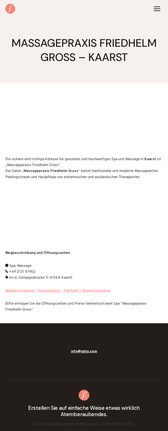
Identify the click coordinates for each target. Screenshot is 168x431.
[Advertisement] (84, 124)
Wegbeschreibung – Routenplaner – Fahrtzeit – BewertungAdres (57, 290)
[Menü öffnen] (157, 8)
